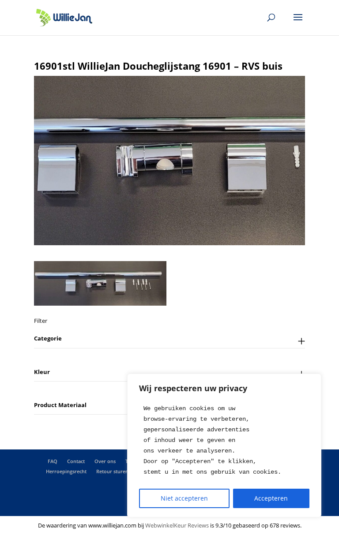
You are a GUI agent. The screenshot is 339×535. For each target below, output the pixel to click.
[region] (224, 445)
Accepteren (271, 498)
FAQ (52, 461)
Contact (76, 461)
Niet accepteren (184, 498)
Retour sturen (112, 471)
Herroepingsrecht (66, 471)
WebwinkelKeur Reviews (177, 525)
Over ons (105, 461)
